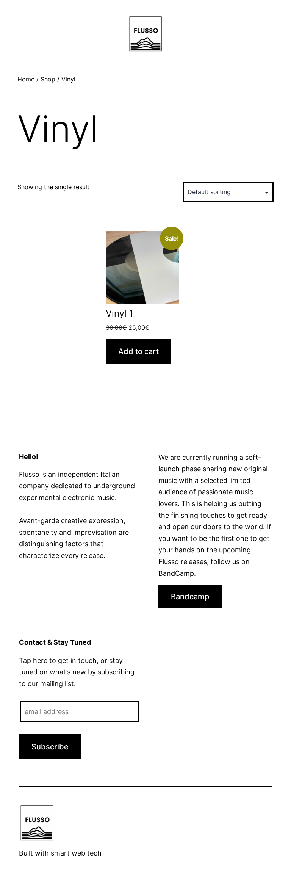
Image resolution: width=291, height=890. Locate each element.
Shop (48, 79)
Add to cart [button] (138, 351)
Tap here (33, 660)
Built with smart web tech (60, 853)
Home (25, 79)
